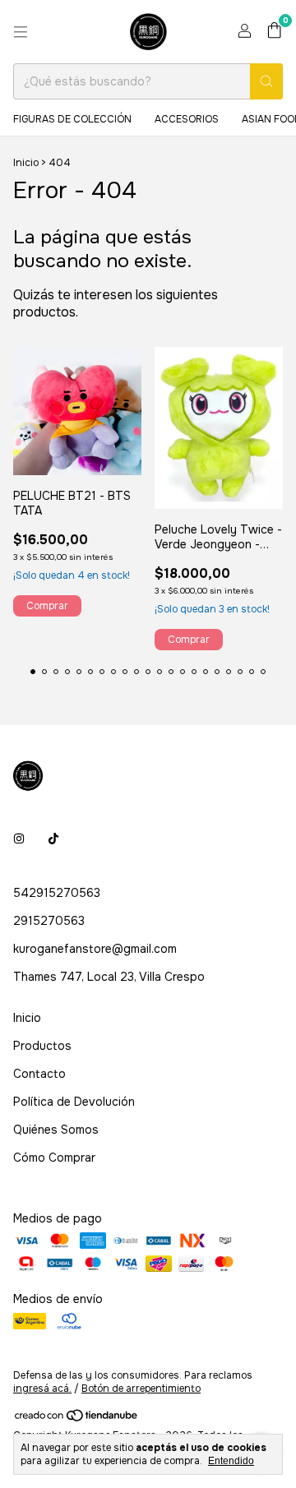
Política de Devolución (74, 1101)
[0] (274, 31)
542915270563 (56, 892)
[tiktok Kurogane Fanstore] (53, 838)
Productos (42, 1045)
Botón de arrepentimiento (141, 1388)
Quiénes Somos (56, 1129)
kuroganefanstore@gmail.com (95, 948)
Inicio (26, 162)
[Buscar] (266, 81)
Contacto (39, 1073)
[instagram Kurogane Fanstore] (19, 838)
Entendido (231, 1461)
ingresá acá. (42, 1388)
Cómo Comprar (54, 1157)
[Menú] (20, 32)
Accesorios (187, 119)
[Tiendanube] (77, 1419)
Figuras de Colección (72, 119)
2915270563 (49, 920)
